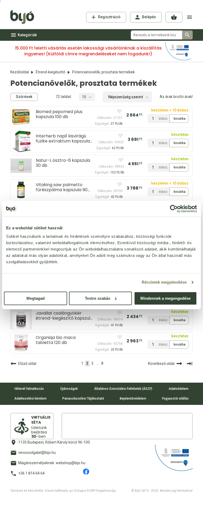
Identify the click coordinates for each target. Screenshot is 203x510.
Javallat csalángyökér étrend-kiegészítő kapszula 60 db (64, 316)
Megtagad (35, 298)
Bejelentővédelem (133, 398)
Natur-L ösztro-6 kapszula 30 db (63, 163)
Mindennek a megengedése (165, 298)
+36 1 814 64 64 (31, 473)
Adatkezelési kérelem (30, 398)
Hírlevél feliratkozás (29, 389)
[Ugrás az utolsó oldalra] (189, 363)
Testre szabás (97, 298)
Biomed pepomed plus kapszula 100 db (59, 114)
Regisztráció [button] (109, 17)
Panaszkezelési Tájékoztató (83, 398)
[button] (173, 17)
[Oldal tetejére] (101, 501)
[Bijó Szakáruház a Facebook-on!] (86, 471)
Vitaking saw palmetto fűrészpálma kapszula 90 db (61, 187)
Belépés (149, 17)
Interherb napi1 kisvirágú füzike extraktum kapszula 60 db (63, 138)
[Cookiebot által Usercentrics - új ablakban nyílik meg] (174, 209)
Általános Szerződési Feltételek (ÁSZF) (123, 389)
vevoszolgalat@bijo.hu (37, 452)
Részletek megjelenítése (164, 282)
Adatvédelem (178, 389)
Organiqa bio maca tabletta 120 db (56, 340)
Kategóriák (27, 35)
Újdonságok (69, 389)
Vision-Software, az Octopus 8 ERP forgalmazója (80, 491)
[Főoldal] (24, 17)
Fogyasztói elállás (175, 398)
